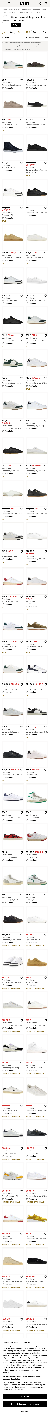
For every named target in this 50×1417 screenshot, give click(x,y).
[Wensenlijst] (45, 3)
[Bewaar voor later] (21, 80)
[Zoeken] (9, 3)
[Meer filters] (4, 32)
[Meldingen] (40, 3)
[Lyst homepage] (24, 3)
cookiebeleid (25, 1370)
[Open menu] (4, 3)
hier (29, 49)
